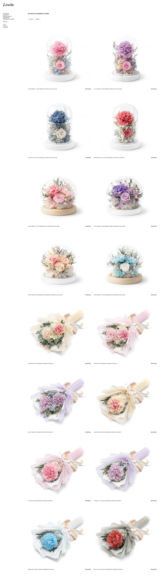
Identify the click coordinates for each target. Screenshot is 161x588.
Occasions (6, 13)
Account (5, 27)
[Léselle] (8, 4)
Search (5, 25)
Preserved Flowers (8, 19)
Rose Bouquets (7, 16)
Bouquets (6, 14)
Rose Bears (6, 17)
